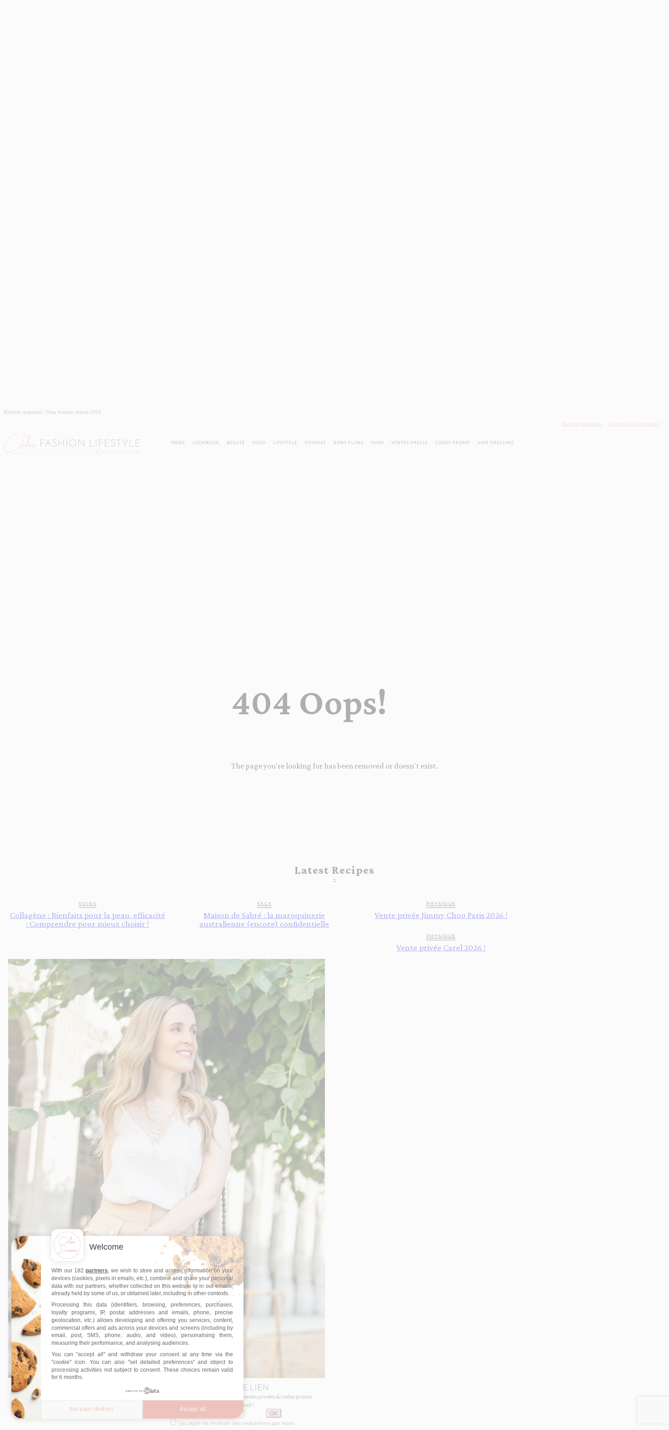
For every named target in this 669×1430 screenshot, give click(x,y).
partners (97, 1270)
